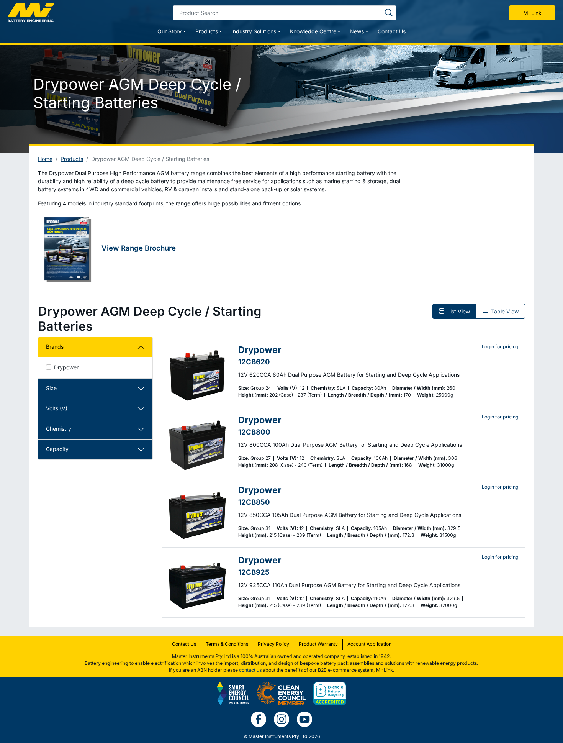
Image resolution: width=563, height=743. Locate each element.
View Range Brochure (138, 248)
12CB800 (254, 432)
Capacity (57, 449)
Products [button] (206, 31)
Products (72, 159)
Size (51, 388)
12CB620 (254, 362)
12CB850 (254, 502)
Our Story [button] (169, 31)
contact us (250, 670)
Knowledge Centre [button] (313, 31)
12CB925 (254, 572)
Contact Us (392, 31)
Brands (55, 346)
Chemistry (58, 428)
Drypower (66, 367)
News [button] (357, 31)
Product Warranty (318, 644)
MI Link (532, 13)
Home (45, 159)
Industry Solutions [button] (253, 31)
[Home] (31, 12)
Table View (504, 311)
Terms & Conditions (227, 644)
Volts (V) (56, 408)
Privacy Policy (273, 644)
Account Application (369, 644)
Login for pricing (500, 346)
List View (458, 311)
